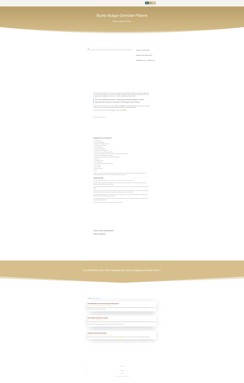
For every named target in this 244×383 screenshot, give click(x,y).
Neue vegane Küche (122, 21)
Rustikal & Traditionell (108, 305)
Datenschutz (125, 376)
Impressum (118, 376)
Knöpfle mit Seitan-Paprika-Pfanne (97, 333)
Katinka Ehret (146, 50)
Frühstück (96, 319)
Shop (147, 2)
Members (153, 2)
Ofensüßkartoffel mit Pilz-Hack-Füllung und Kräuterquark (103, 303)
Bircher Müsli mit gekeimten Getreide (98, 318)
